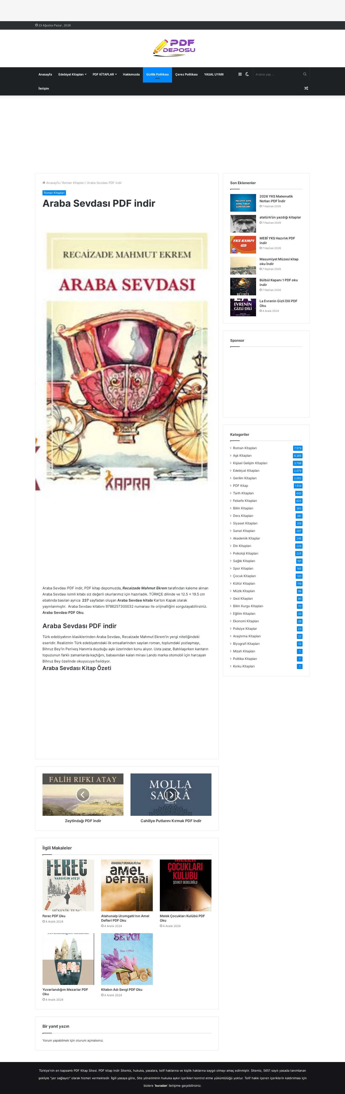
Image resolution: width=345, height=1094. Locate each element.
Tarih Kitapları (243, 493)
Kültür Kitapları (244, 583)
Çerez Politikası (186, 74)
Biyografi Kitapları (246, 644)
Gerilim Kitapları (245, 478)
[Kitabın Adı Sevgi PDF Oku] (127, 959)
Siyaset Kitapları (245, 523)
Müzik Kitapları (244, 591)
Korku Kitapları (244, 666)
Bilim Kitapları (243, 508)
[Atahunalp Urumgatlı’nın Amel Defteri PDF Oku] (127, 885)
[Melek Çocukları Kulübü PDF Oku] (185, 885)
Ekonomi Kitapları (246, 621)
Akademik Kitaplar (246, 538)
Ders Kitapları (243, 516)
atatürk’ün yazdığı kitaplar (280, 217)
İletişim (43, 88)
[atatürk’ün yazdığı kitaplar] (243, 224)
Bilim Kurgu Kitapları (248, 606)
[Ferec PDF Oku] (68, 885)
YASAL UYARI (214, 74)
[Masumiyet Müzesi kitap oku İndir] (243, 265)
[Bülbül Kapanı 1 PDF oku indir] (243, 286)
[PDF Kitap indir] (172, 48)
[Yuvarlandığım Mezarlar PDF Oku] (68, 959)
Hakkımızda (131, 74)
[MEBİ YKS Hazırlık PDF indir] (243, 245)
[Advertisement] (172, 133)
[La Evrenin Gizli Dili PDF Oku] (243, 307)
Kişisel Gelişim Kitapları (250, 463)
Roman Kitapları (73, 183)
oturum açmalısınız (89, 1040)
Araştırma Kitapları (247, 636)
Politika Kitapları (245, 659)
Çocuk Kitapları (244, 576)
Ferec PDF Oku (53, 916)
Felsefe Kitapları (245, 501)
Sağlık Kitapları (244, 561)
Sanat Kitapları (244, 531)
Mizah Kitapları (244, 651)
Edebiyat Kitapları (71, 74)
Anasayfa (45, 74)
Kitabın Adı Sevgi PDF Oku (121, 989)
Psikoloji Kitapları (245, 553)
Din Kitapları (242, 546)
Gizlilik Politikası (157, 74)
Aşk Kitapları (242, 455)
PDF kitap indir (109, 1070)
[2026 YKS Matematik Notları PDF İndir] (243, 203)
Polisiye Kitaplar (245, 628)
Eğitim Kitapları (244, 613)
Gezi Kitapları (243, 598)
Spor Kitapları (243, 568)
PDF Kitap (240, 486)
